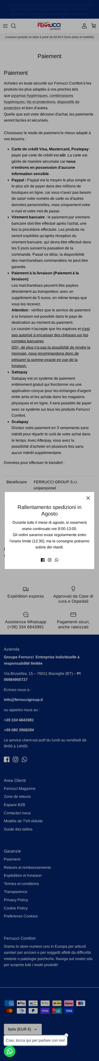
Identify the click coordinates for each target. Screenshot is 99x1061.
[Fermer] (88, 498)
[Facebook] (42, 560)
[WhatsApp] (56, 560)
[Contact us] (9, 1051)
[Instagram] (49, 560)
